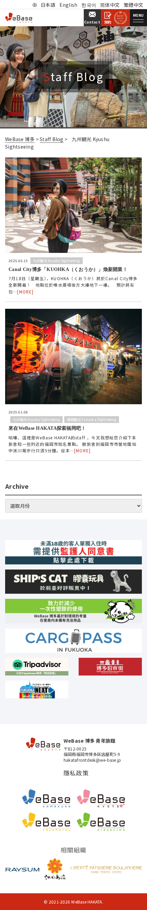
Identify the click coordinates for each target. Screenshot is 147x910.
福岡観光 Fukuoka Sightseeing (91, 419)
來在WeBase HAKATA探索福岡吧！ (47, 428)
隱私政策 (76, 773)
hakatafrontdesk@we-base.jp (92, 760)
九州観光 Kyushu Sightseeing (56, 260)
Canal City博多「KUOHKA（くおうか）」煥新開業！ (68, 269)
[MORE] (25, 291)
